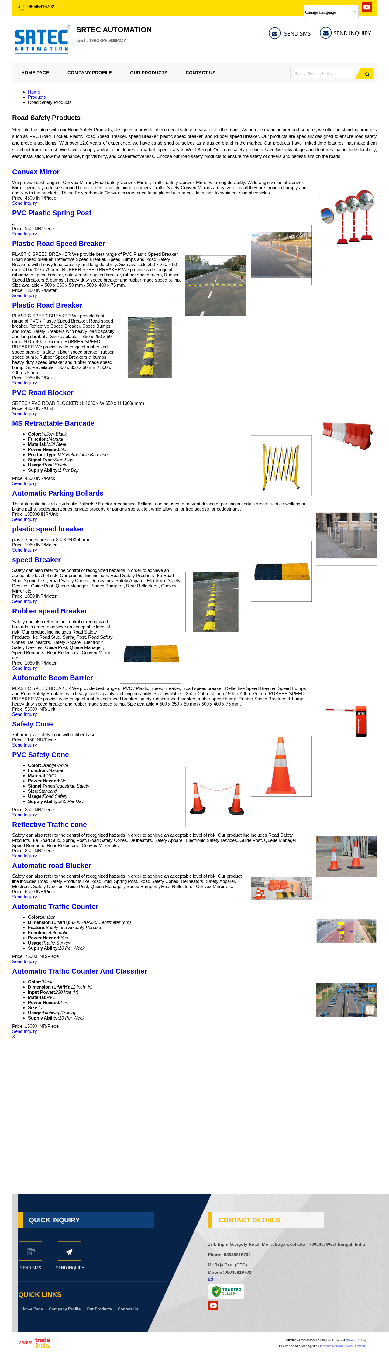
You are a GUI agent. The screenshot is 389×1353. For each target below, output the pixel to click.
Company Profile (89, 72)
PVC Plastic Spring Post (51, 213)
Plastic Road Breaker (47, 305)
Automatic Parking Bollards (58, 493)
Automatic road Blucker (51, 866)
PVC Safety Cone (40, 755)
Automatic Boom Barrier (52, 678)
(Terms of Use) (356, 1340)
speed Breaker (36, 560)
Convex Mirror (36, 172)
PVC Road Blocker (43, 393)
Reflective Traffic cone (49, 825)
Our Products (148, 72)
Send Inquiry (24, 203)
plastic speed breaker (48, 529)
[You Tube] (367, 10)
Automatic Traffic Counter (55, 907)
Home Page (35, 72)
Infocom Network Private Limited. (343, 1346)
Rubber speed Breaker (49, 611)
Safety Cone (32, 724)
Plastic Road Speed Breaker (58, 244)
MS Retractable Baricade (53, 423)
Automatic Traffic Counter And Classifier (79, 971)
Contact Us (200, 72)
